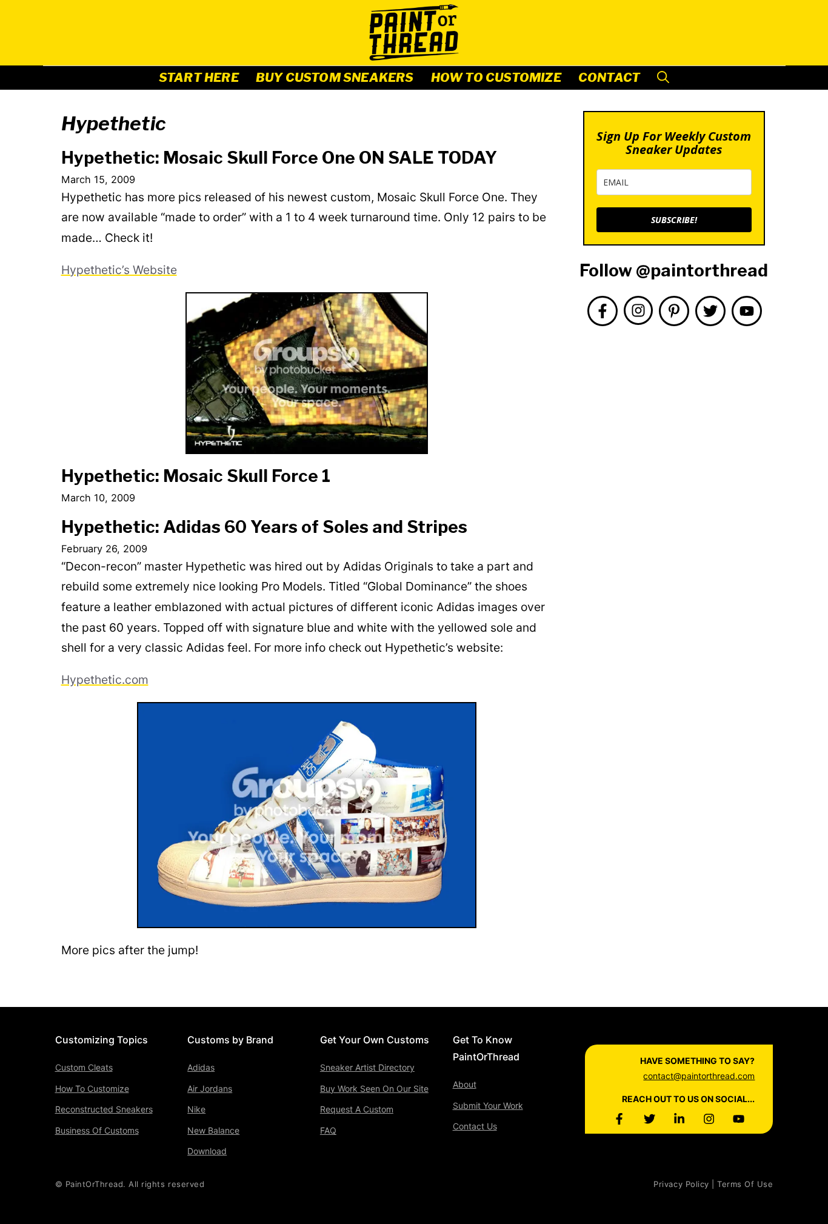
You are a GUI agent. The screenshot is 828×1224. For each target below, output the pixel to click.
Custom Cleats (84, 1067)
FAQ (328, 1130)
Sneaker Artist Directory (367, 1067)
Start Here (199, 77)
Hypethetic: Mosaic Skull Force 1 (195, 476)
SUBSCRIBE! (674, 220)
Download (207, 1151)
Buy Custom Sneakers (335, 77)
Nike (196, 1109)
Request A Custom (356, 1109)
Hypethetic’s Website (119, 270)
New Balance (213, 1130)
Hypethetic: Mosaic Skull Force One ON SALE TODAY (279, 157)
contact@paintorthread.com (699, 1076)
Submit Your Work (488, 1105)
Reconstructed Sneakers (104, 1109)
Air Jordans (209, 1088)
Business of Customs (97, 1130)
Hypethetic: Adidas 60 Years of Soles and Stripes (264, 527)
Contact (609, 77)
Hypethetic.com (105, 679)
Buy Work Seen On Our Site (374, 1088)
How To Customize (496, 77)
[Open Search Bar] (663, 78)
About (464, 1084)
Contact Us (475, 1126)
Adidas (201, 1067)
